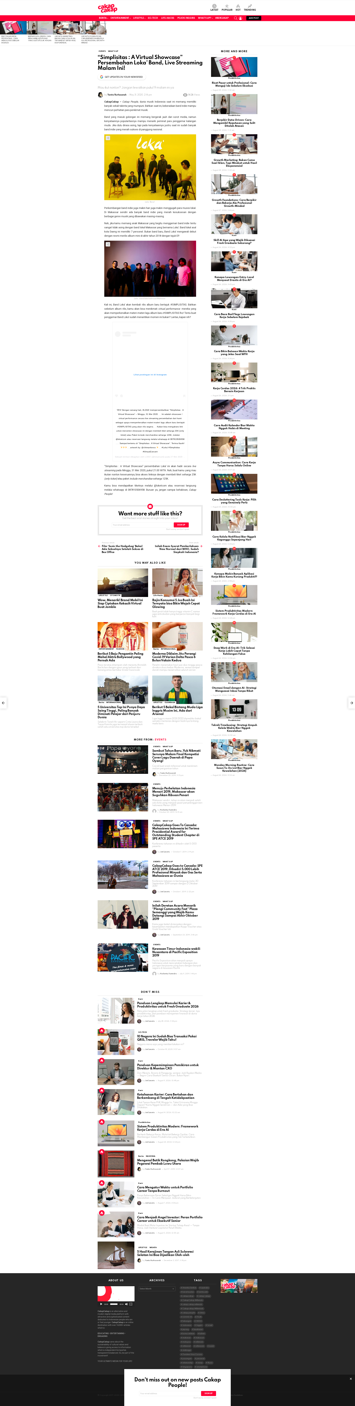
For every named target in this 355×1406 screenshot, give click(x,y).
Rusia (210, 1363)
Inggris (199, 1325)
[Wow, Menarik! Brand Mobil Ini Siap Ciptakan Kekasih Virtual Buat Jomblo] (123, 583)
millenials (199, 1342)
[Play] (101, 1304)
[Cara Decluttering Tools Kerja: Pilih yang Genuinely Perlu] (234, 484)
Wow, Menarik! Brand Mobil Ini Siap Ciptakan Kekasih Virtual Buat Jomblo (120, 603)
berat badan (188, 1292)
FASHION (120, 649)
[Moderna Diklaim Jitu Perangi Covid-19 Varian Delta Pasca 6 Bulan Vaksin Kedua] (177, 636)
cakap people (188, 1313)
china (202, 1313)
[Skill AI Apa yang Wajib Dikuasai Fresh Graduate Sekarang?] (234, 224)
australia (205, 1288)
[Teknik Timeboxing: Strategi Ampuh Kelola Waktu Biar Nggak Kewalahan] (234, 709)
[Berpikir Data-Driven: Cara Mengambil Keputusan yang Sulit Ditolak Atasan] (40, 27)
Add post (254, 18)
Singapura (187, 1367)
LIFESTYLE (138, 18)
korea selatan (188, 1334)
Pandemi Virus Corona (192, 1354)
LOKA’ (148, 457)
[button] (116, 1296)
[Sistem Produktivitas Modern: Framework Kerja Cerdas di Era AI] (116, 1133)
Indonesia (186, 1325)
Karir (140, 999)
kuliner (202, 1334)
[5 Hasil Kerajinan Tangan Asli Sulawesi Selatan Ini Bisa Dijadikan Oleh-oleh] (116, 1255)
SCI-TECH (153, 18)
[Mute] (126, 1304)
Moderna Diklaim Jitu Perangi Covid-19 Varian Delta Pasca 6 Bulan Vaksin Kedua (174, 657)
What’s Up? (204, 18)
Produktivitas (144, 1122)
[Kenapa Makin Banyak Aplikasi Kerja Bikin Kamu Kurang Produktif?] (234, 558)
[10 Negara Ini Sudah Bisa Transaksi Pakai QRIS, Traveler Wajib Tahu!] (116, 1042)
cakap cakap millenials (192, 1304)
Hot (238, 10)
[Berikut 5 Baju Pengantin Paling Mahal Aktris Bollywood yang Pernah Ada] (123, 636)
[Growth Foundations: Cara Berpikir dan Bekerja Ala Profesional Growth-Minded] (93, 27)
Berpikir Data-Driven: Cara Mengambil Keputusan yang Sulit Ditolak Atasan (39, 39)
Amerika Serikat (189, 1288)
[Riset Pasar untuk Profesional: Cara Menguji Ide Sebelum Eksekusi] (13, 27)
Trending (250, 10)
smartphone (202, 1367)
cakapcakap (188, 1296)
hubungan (186, 1321)
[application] (116, 1296)
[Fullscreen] (131, 1304)
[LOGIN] (240, 18)
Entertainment (120, 18)
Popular (227, 10)
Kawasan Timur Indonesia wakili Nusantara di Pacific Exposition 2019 (176, 952)
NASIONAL (150, 1156)
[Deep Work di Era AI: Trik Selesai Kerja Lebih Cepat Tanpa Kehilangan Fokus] (234, 632)
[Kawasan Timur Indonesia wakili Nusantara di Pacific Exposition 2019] (123, 957)
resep (200, 1363)
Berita (102, 18)
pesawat (200, 1359)
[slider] (113, 1304)
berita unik (203, 1292)
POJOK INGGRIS (186, 18)
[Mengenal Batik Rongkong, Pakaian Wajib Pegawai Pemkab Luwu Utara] (116, 1163)
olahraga (186, 1350)
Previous (1, 33)
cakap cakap (204, 1296)
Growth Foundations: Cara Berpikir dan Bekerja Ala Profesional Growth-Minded (234, 203)
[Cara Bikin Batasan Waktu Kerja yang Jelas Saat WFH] (234, 335)
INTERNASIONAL (168, 649)
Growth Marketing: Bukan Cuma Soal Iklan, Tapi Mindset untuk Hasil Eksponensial (234, 163)
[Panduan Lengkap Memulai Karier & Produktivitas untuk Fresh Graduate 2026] (116, 1011)
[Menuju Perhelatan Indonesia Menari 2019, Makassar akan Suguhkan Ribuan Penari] (123, 797)
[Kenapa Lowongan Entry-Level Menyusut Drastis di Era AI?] (234, 261)
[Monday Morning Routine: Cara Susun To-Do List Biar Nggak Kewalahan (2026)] (234, 749)
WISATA (153, 1247)
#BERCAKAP (222, 18)
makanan (186, 1338)
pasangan (187, 1359)
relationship (187, 1363)
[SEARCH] (235, 18)
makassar (200, 1338)
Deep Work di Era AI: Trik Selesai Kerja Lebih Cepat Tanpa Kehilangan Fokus (234, 651)
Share (108, 138)
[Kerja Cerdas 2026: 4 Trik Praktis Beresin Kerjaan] (234, 372)
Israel (209, 1325)
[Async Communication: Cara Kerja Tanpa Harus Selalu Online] (234, 446)
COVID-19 (187, 1317)
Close (351, 1379)
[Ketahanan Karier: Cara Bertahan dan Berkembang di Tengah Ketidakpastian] (116, 1102)
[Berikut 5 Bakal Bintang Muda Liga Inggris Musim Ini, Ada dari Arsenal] (177, 690)
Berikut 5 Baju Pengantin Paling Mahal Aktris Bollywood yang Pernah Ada (120, 657)
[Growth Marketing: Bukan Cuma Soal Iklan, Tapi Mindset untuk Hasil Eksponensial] (66, 27)
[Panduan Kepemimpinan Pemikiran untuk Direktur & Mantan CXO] (116, 1072)
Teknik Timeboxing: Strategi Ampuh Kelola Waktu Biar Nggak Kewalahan (234, 728)
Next (353, 33)
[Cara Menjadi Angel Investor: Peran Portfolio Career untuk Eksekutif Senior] (116, 1224)
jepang (185, 1329)
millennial (186, 1346)
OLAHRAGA (170, 702)
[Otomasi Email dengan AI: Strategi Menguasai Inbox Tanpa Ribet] (234, 672)
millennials (199, 1346)
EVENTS (161, 739)
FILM (199, 1317)
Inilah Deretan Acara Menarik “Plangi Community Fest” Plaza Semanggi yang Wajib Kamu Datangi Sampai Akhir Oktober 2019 (175, 912)
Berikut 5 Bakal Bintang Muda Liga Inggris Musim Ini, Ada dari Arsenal (177, 710)
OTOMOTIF (115, 595)
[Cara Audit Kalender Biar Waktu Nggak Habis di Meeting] (234, 409)
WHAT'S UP (168, 747)
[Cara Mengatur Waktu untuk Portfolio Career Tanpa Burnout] (116, 1194)
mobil (211, 1346)
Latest (214, 10)
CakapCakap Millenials (192, 1300)
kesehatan (198, 1329)
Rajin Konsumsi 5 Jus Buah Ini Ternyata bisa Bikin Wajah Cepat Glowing (176, 603)
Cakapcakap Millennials (192, 1309)
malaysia (186, 1342)
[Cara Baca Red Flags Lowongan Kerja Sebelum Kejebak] (234, 298)
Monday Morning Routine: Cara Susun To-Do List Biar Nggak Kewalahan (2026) (234, 768)
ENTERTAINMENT (106, 649)
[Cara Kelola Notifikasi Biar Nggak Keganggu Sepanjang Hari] (234, 521)
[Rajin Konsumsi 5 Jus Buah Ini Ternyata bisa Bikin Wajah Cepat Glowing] (177, 583)
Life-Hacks (167, 18)
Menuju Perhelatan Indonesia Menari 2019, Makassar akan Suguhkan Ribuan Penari (173, 792)
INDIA (199, 1321)
